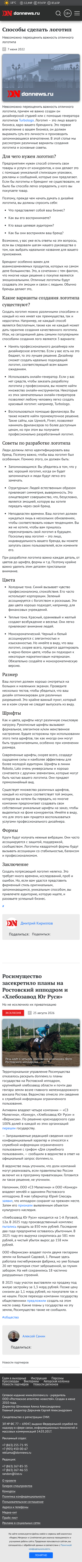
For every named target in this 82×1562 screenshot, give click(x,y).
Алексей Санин (34, 1336)
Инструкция (39, 1378)
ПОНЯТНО (41, 1555)
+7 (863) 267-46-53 (15, 1470)
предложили (36, 1300)
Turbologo (26, 120)
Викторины (31, 1381)
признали (25, 1205)
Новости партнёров (15, 1384)
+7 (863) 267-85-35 (15, 1466)
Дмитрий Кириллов (37, 923)
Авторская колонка (56, 1381)
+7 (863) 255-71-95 (15, 1445)
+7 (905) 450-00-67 (15, 1449)
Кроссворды (10, 1381)
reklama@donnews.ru (16, 1452)
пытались (9, 1226)
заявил (7, 1201)
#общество (10, 1317)
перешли (9, 1128)
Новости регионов (45, 1384)
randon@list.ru (12, 1474)
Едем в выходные (14, 1378)
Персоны (57, 1378)
